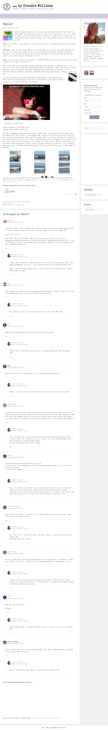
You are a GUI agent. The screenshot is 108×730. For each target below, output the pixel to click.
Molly (9, 596)
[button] (15, 156)
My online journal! (16, 201)
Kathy (9, 283)
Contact (60, 16)
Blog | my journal (31, 16)
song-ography (25, 201)
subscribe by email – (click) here (47, 179)
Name (85, 104)
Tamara (9, 455)
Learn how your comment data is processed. (47, 718)
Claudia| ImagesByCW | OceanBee (94, 46)
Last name (87, 110)
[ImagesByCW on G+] (46, 177)
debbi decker (11, 404)
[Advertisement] (94, 159)
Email (85, 97)
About (53, 16)
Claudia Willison (17, 254)
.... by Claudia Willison (33, 6)
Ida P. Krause (12, 551)
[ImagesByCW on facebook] (42, 177)
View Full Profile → (90, 62)
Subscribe (94, 117)
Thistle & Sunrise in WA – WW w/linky (13, 204)
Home (20, 16)
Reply (6, 248)
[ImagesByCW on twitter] (52, 177)
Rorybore (10, 220)
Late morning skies (8, 203)
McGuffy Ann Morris (14, 506)
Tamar (9, 324)
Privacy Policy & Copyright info (77, 16)
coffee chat (6, 201)
